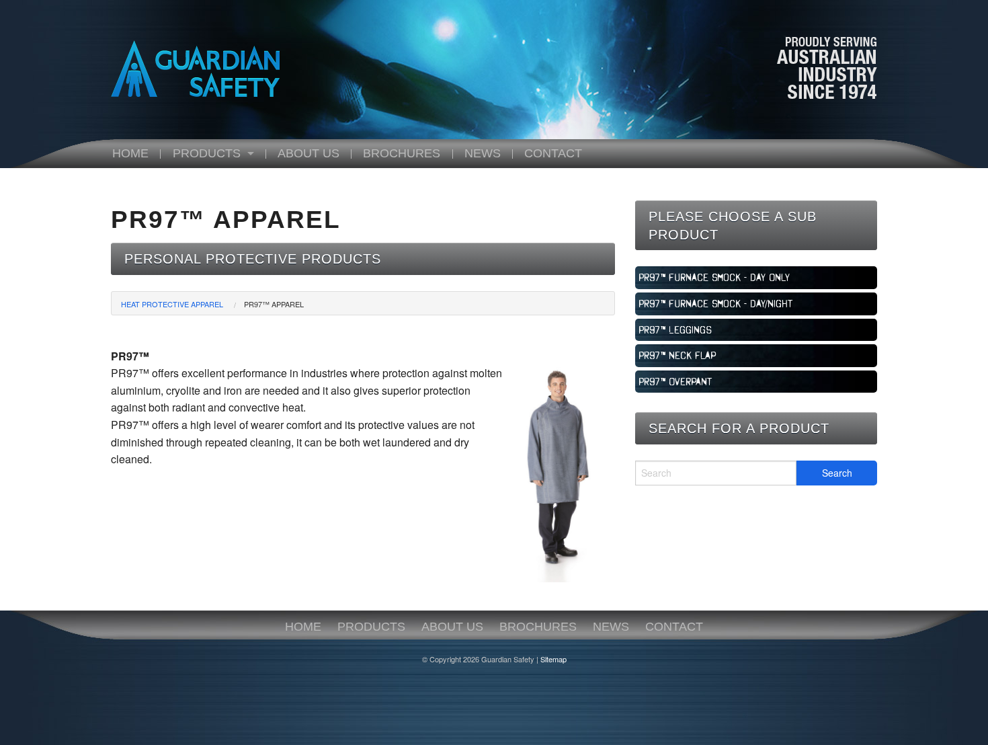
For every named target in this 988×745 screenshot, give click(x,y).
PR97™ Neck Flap (677, 355)
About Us (308, 153)
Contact (553, 153)
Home (130, 153)
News (482, 153)
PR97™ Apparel (274, 304)
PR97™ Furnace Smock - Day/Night (716, 303)
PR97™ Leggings (675, 329)
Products (207, 153)
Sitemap (553, 659)
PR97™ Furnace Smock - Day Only (714, 277)
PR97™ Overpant (675, 381)
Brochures (401, 153)
